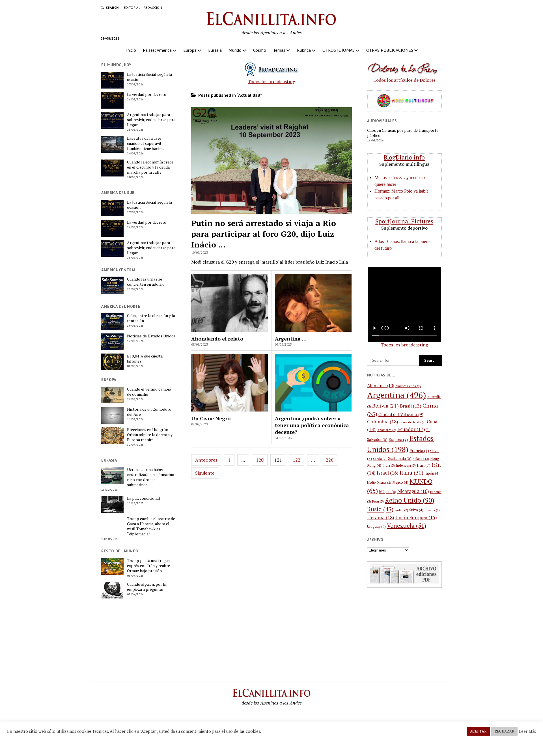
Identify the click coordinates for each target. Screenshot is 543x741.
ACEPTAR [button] (478, 731)
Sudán (401, 510)
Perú (378, 501)
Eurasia (215, 50)
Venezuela (406, 525)
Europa (190, 50)
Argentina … (291, 338)
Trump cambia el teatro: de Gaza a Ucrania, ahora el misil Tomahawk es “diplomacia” (151, 526)
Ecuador (411, 429)
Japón (432, 473)
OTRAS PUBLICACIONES (389, 50)
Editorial (132, 7)
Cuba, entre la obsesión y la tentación (151, 318)
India (388, 465)
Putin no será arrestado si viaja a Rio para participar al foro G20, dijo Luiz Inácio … (263, 234)
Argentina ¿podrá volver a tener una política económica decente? (312, 425)
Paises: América (157, 50)
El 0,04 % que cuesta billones (145, 359)
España (398, 439)
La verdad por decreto (146, 94)
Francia (419, 450)
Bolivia (385, 405)
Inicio (131, 50)
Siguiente (204, 473)
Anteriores (206, 460)
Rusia (380, 509)
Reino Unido (409, 500)
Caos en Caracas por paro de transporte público (402, 133)
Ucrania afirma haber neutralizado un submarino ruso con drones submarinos (150, 477)
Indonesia (406, 465)
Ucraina (432, 510)
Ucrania (380, 517)
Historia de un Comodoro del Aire (149, 412)
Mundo (235, 50)
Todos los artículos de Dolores (404, 80)
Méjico (387, 491)
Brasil (410, 406)
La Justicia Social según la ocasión (149, 77)
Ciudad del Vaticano (400, 414)
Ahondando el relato (217, 338)
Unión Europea (416, 517)
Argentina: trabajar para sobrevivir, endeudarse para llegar (151, 119)
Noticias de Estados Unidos (151, 336)
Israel (387, 472)
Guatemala (399, 458)
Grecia (380, 459)
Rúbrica (304, 50)
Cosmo (259, 50)
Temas (279, 50)
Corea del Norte (412, 422)
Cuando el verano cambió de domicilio (149, 392)
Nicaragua (413, 491)
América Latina (408, 386)
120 (260, 460)
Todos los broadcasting (271, 81)
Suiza (416, 510)
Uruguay (376, 526)
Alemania (380, 385)
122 (296, 460)
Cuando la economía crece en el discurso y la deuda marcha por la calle (150, 167)
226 (329, 460)
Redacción (153, 7)
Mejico (400, 482)
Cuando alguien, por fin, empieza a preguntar (147, 587)
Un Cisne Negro (210, 418)
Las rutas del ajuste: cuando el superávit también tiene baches (145, 143)
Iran (423, 465)
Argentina (396, 394)
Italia (411, 472)
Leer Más (527, 731)
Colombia (382, 421)
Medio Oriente (379, 482)
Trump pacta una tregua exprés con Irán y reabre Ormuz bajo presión (148, 565)
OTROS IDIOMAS (338, 50)
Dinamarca (386, 430)
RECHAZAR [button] (504, 731)
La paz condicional (143, 498)
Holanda (421, 459)
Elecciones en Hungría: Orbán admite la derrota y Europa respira (150, 434)
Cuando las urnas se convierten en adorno (146, 282)
